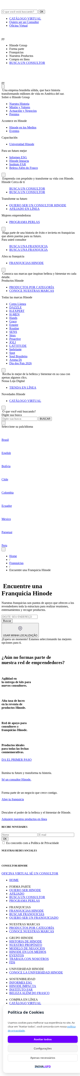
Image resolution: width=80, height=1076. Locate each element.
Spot (12, 352)
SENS (13, 331)
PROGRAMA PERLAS (24, 222)
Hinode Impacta (19, 160)
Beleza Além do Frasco (23, 167)
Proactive (15, 338)
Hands (13, 318)
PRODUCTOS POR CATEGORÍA (31, 287)
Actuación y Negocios (23, 110)
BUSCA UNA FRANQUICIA (28, 246)
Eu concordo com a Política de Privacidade (32, 843)
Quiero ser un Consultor (24, 22)
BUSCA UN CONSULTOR (27, 62)
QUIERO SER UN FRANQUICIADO (33, 917)
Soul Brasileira (18, 356)
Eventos (14, 131)
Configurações (43, 1048)
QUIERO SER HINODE (25, 890)
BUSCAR (45, 418)
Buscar (7, 620)
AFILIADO (16, 893)
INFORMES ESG (20, 982)
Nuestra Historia (19, 103)
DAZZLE (15, 307)
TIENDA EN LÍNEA (22, 387)
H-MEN (14, 314)
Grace (13, 321)
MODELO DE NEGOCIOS (27, 948)
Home (13, 556)
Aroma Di (15, 359)
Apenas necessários (42, 1057)
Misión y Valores (19, 107)
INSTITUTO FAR (21, 989)
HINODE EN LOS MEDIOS (27, 952)
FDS (12, 962)
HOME (14, 880)
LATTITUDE (18, 345)
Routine (14, 328)
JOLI (12, 342)
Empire (13, 325)
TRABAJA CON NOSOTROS (29, 958)
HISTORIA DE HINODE (25, 941)
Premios (14, 114)
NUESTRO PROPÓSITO (25, 945)
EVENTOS (16, 955)
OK (41, 11)
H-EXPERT (16, 311)
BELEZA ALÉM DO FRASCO (29, 993)
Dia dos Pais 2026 (20, 363)
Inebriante (15, 349)
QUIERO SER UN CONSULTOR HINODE (37, 205)
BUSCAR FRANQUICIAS (26, 914)
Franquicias (16, 563)
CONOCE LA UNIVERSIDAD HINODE (36, 972)
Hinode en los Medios (22, 127)
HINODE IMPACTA (22, 986)
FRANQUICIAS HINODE (26, 263)
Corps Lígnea (17, 304)
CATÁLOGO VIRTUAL (25, 18)
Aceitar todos (43, 1039)
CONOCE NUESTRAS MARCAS (31, 290)
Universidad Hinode (21, 144)
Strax (12, 335)
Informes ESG (18, 157)
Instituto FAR (17, 164)
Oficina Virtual (18, 25)
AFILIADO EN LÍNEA (24, 208)
